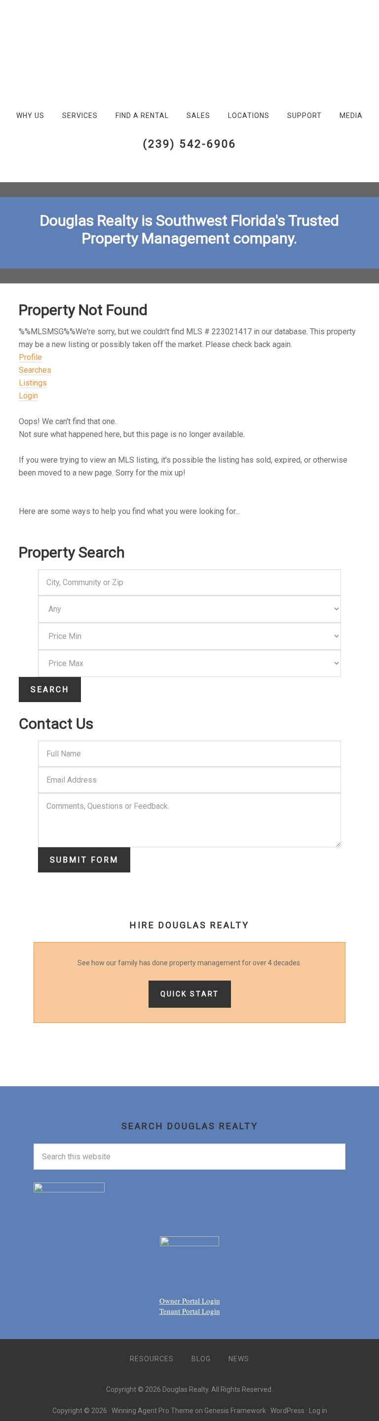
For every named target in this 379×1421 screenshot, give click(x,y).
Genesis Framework (235, 1411)
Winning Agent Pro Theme (152, 1411)
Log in (318, 1411)
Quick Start (189, 994)
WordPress (287, 1411)
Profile (30, 357)
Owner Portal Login (189, 1300)
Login (28, 395)
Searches (35, 370)
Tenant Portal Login (189, 1311)
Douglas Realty (49, 40)
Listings (33, 383)
